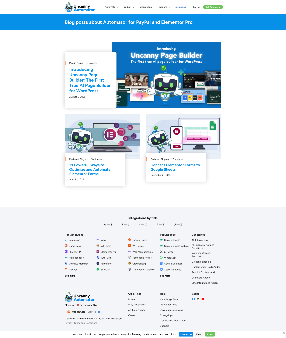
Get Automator (212, 7)
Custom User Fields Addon (206, 267)
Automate (110, 7)
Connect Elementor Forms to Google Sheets (175, 167)
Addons (163, 7)
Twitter (198, 299)
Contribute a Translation (173, 320)
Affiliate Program (137, 310)
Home (131, 299)
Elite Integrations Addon (205, 282)
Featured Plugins (78, 159)
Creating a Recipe (201, 261)
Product (127, 7)
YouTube (203, 299)
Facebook (193, 299)
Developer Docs (168, 304)
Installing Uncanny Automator (201, 255)
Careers (132, 315)
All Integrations (200, 240)
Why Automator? (137, 304)
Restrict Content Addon (204, 272)
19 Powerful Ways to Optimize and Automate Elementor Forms (90, 169)
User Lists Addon (201, 277)
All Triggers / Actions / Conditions (204, 246)
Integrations (145, 7)
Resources (180, 7)
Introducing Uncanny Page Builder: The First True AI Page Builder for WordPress (90, 80)
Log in (196, 7)
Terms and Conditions (85, 322)
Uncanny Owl (90, 305)
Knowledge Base (169, 299)
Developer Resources (171, 310)
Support (164, 325)
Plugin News (76, 63)
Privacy (68, 322)
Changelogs (166, 315)
